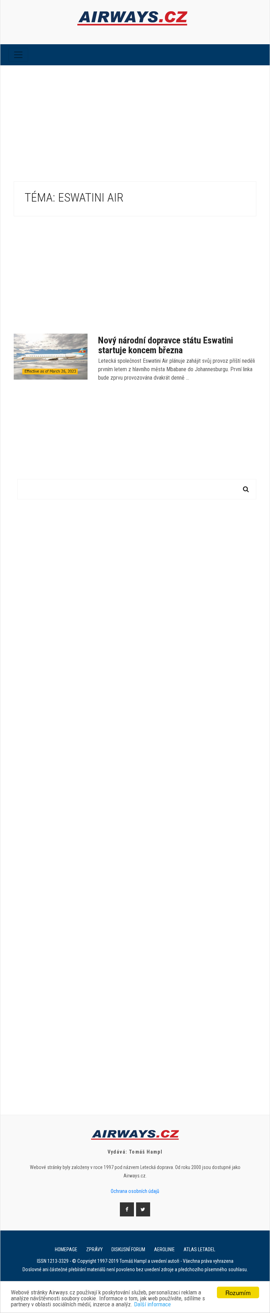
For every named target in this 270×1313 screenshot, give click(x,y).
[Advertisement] (135, 118)
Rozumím (238, 1292)
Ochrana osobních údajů (135, 1191)
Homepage (66, 1249)
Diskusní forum (128, 1249)
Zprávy (94, 1249)
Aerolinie (164, 1249)
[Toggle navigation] (18, 55)
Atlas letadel (199, 1249)
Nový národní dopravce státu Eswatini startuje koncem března (165, 345)
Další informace (152, 1304)
